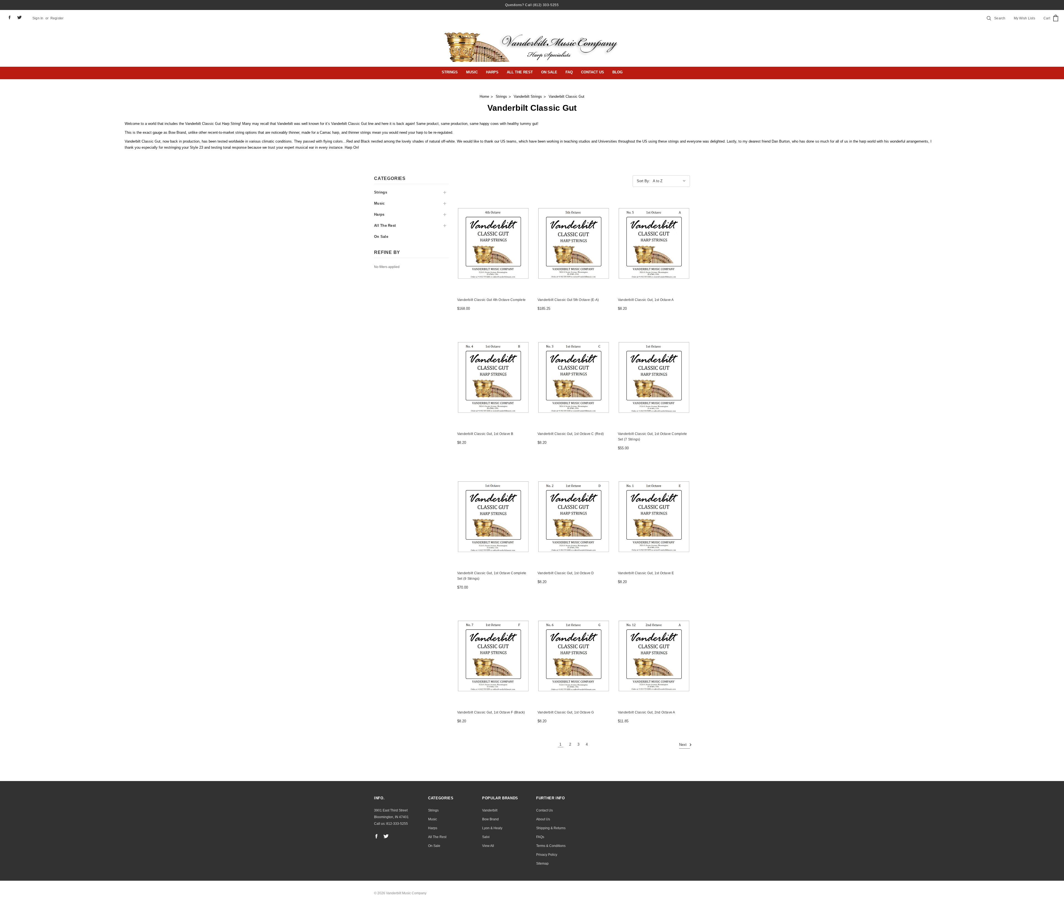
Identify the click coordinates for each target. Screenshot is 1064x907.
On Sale (549, 72)
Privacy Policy (546, 855)
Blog (617, 72)
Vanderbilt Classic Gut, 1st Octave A (646, 300)
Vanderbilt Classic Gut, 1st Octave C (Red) (571, 434)
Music (472, 72)
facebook (9, 17)
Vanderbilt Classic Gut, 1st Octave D (566, 573)
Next (683, 745)
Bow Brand (490, 819)
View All (488, 846)
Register (57, 18)
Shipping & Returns (551, 828)
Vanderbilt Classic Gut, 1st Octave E (646, 573)
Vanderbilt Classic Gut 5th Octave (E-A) (568, 300)
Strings (450, 72)
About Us (543, 819)
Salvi (486, 837)
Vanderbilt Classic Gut (566, 96)
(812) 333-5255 (546, 5)
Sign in (38, 18)
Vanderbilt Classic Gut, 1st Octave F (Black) (491, 712)
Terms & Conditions (551, 846)
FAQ (569, 72)
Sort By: (643, 181)
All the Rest (520, 72)
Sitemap (542, 863)
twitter (19, 17)
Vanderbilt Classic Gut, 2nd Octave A (646, 712)
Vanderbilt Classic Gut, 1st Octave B (485, 434)
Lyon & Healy (492, 828)
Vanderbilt (489, 810)
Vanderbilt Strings (528, 96)
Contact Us (592, 72)
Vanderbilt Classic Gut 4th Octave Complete (491, 300)
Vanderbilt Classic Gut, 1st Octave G (566, 712)
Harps (492, 72)
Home (484, 96)
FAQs (540, 837)
